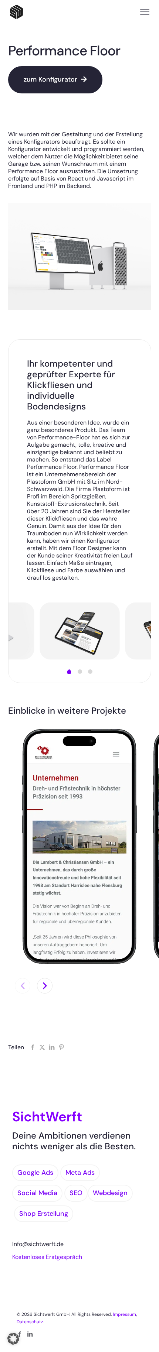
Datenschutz (30, 1322)
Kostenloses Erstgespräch (47, 1257)
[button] (45, 986)
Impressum (124, 1314)
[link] (79, 846)
